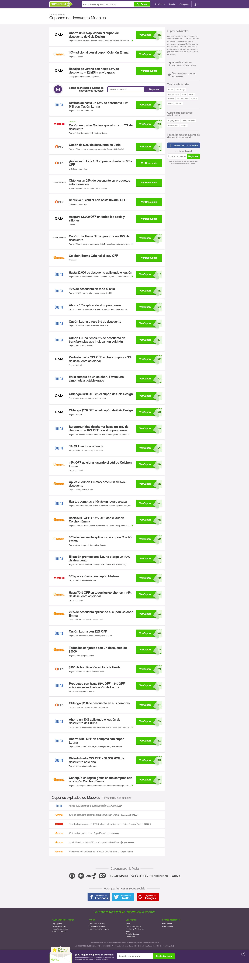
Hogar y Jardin (173, 121)
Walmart (194, 99)
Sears (170, 103)
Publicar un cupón (59, 931)
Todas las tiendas (59, 926)
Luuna (170, 90)
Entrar (196, 4)
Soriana (171, 99)
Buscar (144, 4)
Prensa (128, 931)
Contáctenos (130, 936)
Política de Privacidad (189, 164)
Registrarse (154, 89)
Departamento (173, 125)
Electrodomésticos (188, 121)
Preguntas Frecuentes (97, 926)
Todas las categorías (60, 929)
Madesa (191, 94)
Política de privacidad (134, 926)
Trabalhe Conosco (132, 934)
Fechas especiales (171, 919)
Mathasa (178, 103)
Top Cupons (160, 4)
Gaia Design (180, 90)
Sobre (128, 923)
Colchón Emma (173, 94)
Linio (184, 94)
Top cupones (57, 923)
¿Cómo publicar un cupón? (99, 929)
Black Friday (167, 923)
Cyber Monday (167, 926)
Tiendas (172, 4)
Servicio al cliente (169, 946)
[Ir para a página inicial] (62, 4)
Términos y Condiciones (135, 929)
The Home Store (182, 99)
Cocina (183, 125)
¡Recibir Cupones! (163, 956)
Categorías (184, 4)
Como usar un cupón (97, 923)
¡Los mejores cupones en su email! (94, 956)
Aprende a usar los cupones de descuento (184, 63)
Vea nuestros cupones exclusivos (183, 74)
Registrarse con (186, 145)
